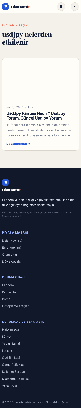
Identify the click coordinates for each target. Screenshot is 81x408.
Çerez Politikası (13, 364)
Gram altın (9, 254)
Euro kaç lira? (11, 247)
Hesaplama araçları (15, 306)
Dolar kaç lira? (12, 240)
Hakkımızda (10, 329)
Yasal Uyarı (10, 386)
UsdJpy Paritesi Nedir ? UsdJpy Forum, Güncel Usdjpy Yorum (35, 115)
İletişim (7, 350)
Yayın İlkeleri (11, 344)
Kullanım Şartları (13, 371)
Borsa (6, 299)
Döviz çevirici (11, 261)
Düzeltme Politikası (15, 379)
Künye (6, 336)
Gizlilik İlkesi (11, 357)
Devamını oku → (18, 144)
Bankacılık (9, 292)
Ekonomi (8, 285)
